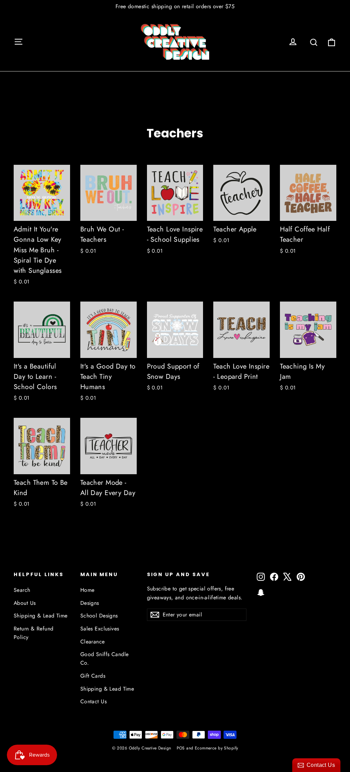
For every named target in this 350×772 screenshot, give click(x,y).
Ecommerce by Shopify (216, 748)
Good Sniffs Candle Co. (104, 658)
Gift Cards (92, 676)
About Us (25, 603)
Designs (89, 603)
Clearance (92, 641)
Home (87, 590)
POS (181, 748)
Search (22, 590)
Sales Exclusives (99, 629)
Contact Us (93, 701)
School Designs (99, 616)
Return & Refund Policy (33, 633)
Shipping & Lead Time (41, 616)
